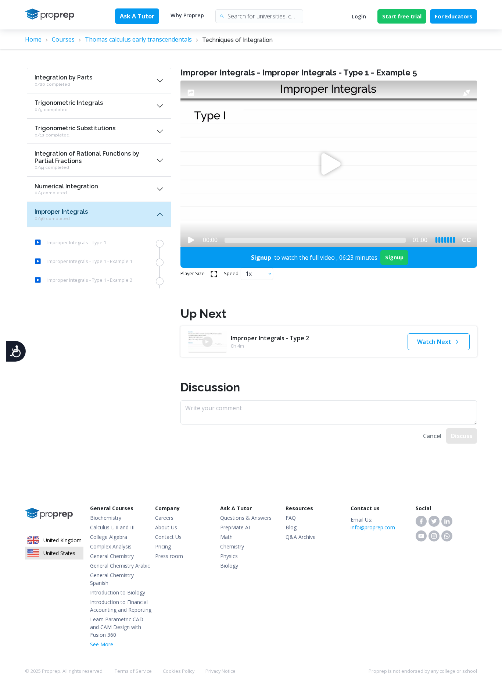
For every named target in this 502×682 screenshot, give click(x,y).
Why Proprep (187, 15)
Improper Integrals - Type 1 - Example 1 (89, 261)
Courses (63, 39)
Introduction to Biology (117, 592)
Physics (229, 556)
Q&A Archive (301, 536)
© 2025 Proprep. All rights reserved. (64, 671)
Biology (229, 565)
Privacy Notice (220, 671)
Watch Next (434, 342)
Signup (394, 257)
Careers (164, 517)
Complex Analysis (111, 546)
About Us (166, 527)
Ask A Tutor (137, 16)
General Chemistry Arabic (120, 565)
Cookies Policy (178, 671)
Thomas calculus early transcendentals (138, 39)
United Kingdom (62, 540)
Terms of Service (133, 671)
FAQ (291, 517)
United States (59, 553)
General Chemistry (112, 556)
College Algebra (108, 536)
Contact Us (168, 536)
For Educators (453, 16)
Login (359, 16)
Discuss (461, 436)
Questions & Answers (246, 517)
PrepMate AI (235, 527)
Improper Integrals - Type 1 (76, 242)
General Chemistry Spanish (112, 579)
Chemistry (232, 546)
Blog (291, 527)
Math (226, 536)
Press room (169, 556)
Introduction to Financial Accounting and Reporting (120, 605)
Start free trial (402, 16)
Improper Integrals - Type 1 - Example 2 (89, 280)
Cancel (432, 436)
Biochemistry (105, 517)
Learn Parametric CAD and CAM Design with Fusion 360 (116, 627)
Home (33, 39)
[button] (421, 521)
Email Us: (373, 523)
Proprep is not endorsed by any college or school (423, 671)
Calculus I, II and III (112, 527)
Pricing (163, 546)
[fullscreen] (214, 274)
